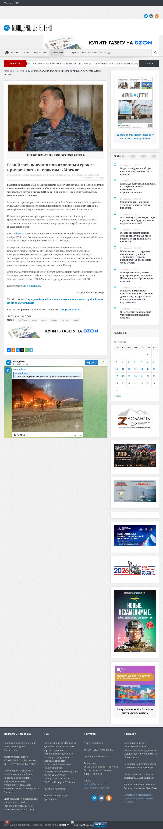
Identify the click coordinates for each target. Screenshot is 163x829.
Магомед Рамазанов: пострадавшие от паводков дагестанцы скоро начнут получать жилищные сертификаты (136, 296)
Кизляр (34, 320)
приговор (64, 320)
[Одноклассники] (13, 350)
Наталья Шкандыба (31, 175)
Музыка (79, 9)
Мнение (8, 9)
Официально (40, 9)
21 (142, 376)
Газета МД (54, 9)
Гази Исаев (22, 320)
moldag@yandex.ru (94, 784)
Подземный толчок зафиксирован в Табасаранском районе (88, 63)
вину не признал (30, 285)
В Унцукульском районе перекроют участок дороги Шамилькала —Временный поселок (136, 277)
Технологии (92, 52)
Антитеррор (67, 9)
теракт (75, 320)
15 (148, 368)
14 (142, 368)
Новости (78, 175)
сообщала (17, 233)
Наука (45, 52)
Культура (75, 52)
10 (117, 368)
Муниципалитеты (94, 9)
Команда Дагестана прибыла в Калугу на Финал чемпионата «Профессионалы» (138, 188)
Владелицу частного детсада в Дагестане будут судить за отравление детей (137, 220)
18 (123, 376)
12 (129, 368)
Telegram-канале (69, 309)
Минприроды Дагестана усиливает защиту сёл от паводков (135, 204)
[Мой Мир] (18, 350)
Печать (89, 177)
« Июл (117, 395)
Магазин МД (104, 52)
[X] (22, 350)
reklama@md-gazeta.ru (97, 787)
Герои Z (109, 9)
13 (135, 368)
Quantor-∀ (63, 824)
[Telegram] (31, 350)
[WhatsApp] (27, 350)
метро (43, 320)
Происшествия (57, 52)
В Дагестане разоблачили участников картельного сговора (135, 314)
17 (117, 376)
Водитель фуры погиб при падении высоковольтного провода (136, 171)
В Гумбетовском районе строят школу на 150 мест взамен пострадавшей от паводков (135, 237)
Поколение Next (23, 9)
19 (129, 376)
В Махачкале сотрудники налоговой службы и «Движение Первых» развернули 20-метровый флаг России (135, 257)
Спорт (67, 52)
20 (135, 376)
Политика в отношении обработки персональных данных (138, 798)
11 (123, 368)
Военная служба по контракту (130, 9)
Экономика (26, 52)
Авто (83, 52)
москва (54, 320)
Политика (15, 52)
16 (154, 368)
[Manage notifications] (7, 822)
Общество (37, 52)
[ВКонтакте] (9, 350)
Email (101, 177)
